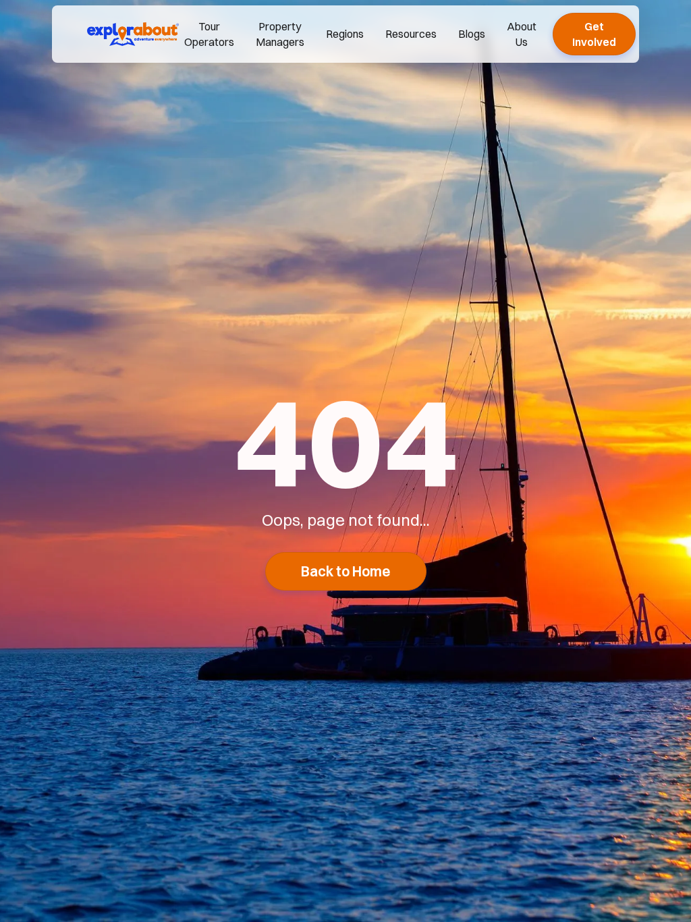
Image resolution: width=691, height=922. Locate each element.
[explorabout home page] (133, 33)
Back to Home (346, 571)
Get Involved (594, 34)
